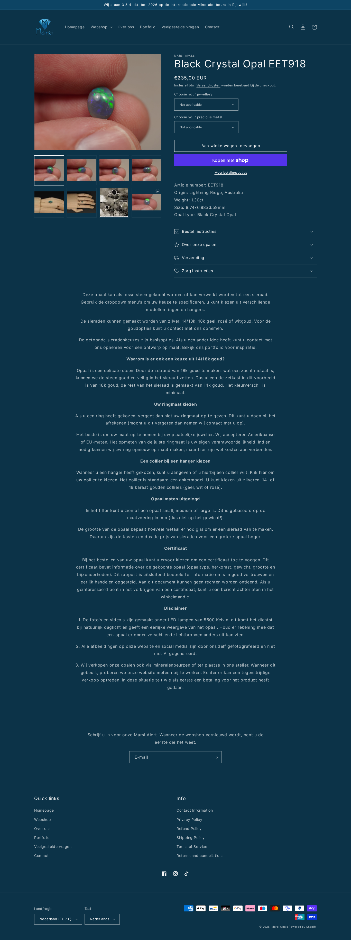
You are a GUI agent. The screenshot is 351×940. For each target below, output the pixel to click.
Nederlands (99, 919)
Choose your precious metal (198, 117)
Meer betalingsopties (231, 172)
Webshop (42, 819)
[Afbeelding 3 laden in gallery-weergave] (114, 170)
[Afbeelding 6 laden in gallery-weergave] (81, 203)
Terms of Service (192, 846)
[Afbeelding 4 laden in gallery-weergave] (146, 170)
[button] (101, 27)
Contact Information (195, 810)
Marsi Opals (280, 926)
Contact (41, 855)
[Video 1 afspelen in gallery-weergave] (146, 203)
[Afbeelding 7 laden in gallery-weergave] (114, 203)
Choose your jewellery (193, 94)
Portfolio (41, 837)
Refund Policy (189, 828)
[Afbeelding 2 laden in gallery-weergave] (81, 170)
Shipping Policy (191, 837)
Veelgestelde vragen (52, 846)
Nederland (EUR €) (56, 919)
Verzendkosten (208, 85)
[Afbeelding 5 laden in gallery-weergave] (49, 203)
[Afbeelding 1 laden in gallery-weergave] (49, 170)
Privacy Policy (189, 819)
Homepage (44, 810)
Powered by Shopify (303, 926)
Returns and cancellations (200, 855)
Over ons (42, 828)
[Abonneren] (215, 757)
